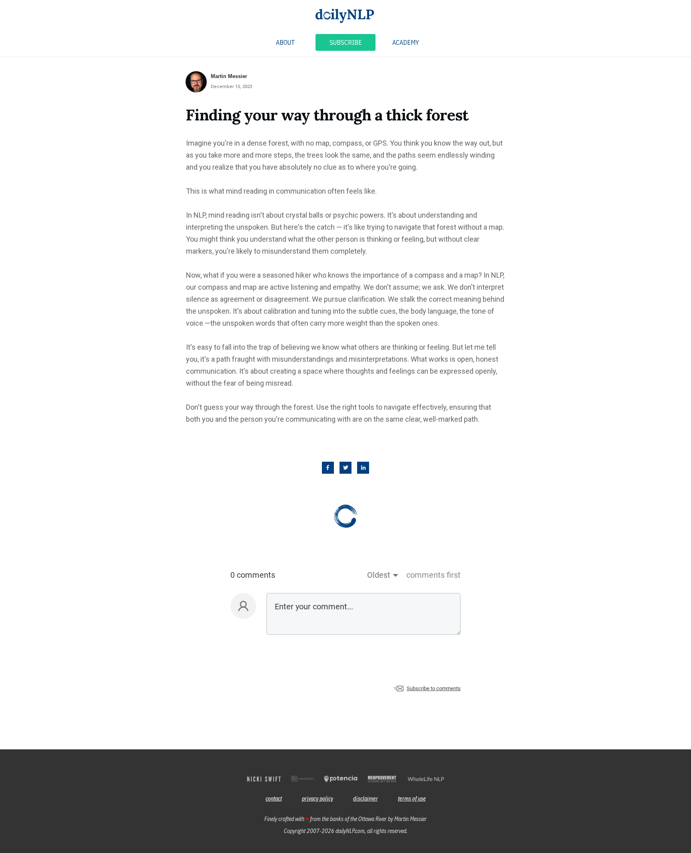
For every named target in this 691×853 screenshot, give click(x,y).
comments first (433, 575)
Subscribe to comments (434, 688)
